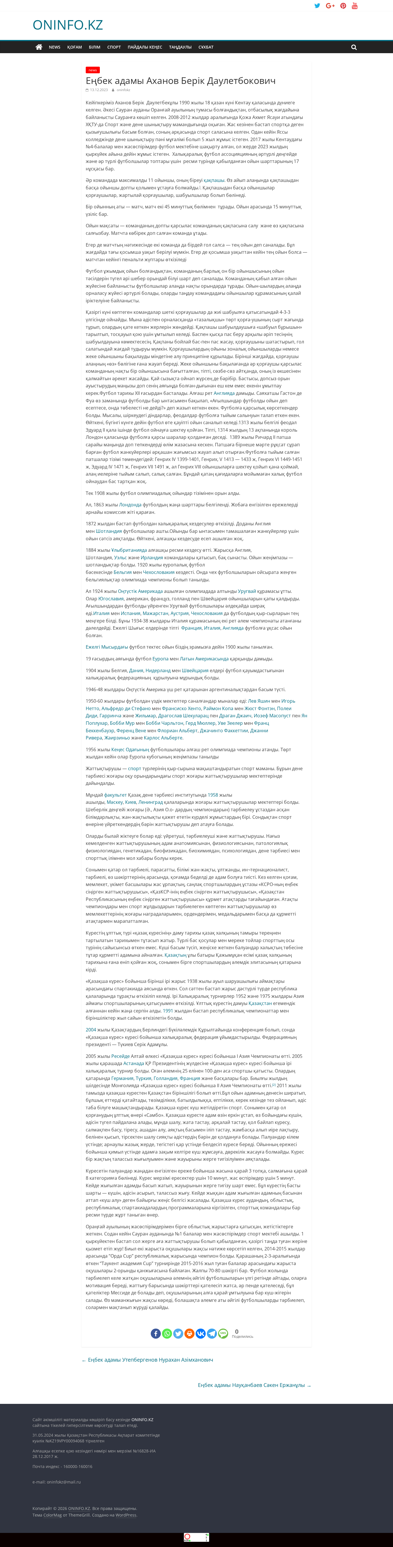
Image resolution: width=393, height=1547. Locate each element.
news (54, 47)
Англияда (224, 393)
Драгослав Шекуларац (183, 715)
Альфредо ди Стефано (126, 708)
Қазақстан (260, 1003)
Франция (191, 628)
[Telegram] (212, 1334)
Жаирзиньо (117, 738)
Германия (122, 1078)
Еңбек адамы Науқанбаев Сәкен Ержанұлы (255, 1384)
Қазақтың (175, 955)
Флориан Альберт (177, 730)
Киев (130, 802)
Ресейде (120, 1056)
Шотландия (109, 531)
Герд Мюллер (200, 723)
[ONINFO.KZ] (39, 47)
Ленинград (150, 802)
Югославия (111, 598)
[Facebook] (156, 1334)
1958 (213, 795)
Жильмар (145, 715)
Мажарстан (155, 613)
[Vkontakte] (201, 1334)
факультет (115, 795)
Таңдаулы (180, 47)
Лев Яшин (259, 701)
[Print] (189, 1334)
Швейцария (195, 670)
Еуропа (160, 659)
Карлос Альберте (163, 738)
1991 (168, 1011)
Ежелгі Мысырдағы (107, 647)
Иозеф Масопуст (272, 715)
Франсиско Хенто (181, 708)
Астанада (133, 1063)
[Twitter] (178, 1334)
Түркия (143, 1078)
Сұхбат (206, 47)
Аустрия (180, 613)
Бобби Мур (122, 723)
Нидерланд (158, 670)
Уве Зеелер (230, 723)
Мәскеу (115, 802)
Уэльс (120, 557)
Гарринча (110, 715)
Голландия (166, 1078)
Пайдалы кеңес (145, 47)
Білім (94, 47)
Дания (136, 670)
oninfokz (123, 89)
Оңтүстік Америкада (140, 591)
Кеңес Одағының (130, 749)
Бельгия (123, 572)
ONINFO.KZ (68, 24)
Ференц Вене (131, 730)
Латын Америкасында (204, 659)
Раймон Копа (218, 708)
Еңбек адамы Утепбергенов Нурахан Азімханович (147, 1359)
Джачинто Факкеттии (224, 730)
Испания (130, 613)
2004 (91, 1030)
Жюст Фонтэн (260, 708)
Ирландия (152, 557)
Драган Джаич (235, 715)
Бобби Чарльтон (164, 723)
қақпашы (214, 180)
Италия (101, 613)
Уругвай (247, 591)
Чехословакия (159, 572)
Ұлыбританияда (129, 550)
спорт (134, 768)
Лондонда (130, 504)
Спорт (114, 47)
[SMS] (223, 1334)
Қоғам (74, 47)
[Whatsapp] (167, 1334)
